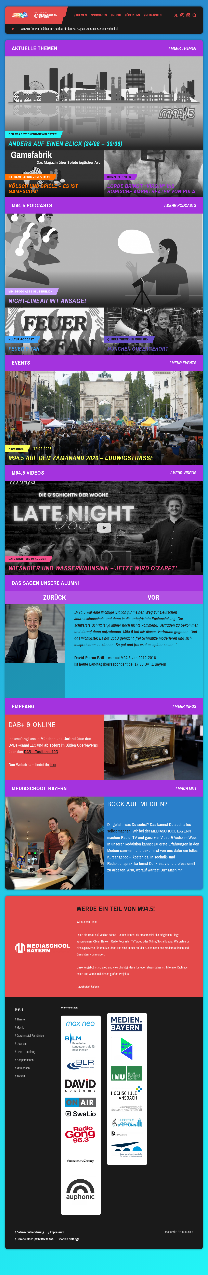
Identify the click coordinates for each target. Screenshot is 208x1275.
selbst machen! (119, 831)
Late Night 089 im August (27, 558)
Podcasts (99, 15)
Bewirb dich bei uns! (88, 987)
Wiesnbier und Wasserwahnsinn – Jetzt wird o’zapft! (93, 568)
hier (53, 764)
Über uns (133, 15)
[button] (54, 597)
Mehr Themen (183, 48)
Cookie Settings (69, 1239)
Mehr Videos (184, 473)
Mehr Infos (185, 706)
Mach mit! (187, 788)
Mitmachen (153, 15)
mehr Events (184, 363)
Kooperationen (25, 1060)
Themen (81, 15)
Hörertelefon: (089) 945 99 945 (35, 1239)
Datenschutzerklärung (30, 1232)
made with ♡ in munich (179, 1232)
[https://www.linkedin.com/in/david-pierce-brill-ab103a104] (35, 633)
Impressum (57, 1232)
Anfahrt (20, 1076)
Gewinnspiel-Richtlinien (30, 1035)
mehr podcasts (181, 205)
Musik (116, 15)
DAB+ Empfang (26, 1052)
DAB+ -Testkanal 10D (41, 751)
